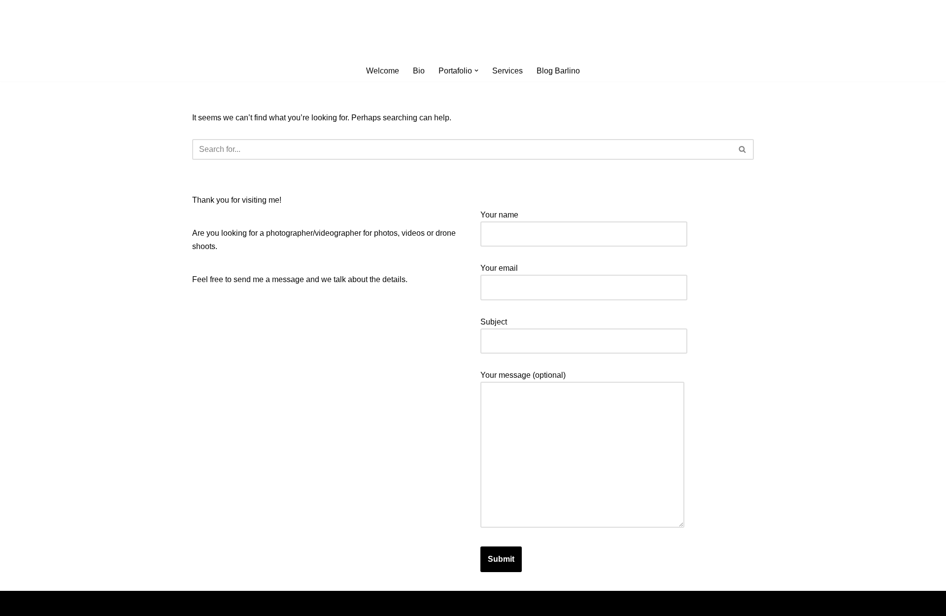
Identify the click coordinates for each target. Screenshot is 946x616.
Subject (493, 322)
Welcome (382, 71)
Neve (201, 603)
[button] (476, 70)
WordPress (280, 603)
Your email (499, 268)
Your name (499, 215)
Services (507, 71)
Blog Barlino (558, 71)
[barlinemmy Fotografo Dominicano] (473, 30)
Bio (419, 71)
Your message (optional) (523, 375)
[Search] (743, 149)
